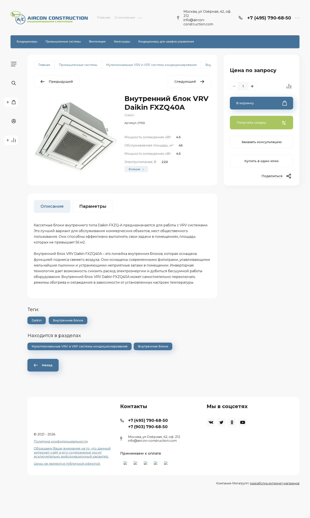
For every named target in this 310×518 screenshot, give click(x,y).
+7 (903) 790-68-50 (148, 426)
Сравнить (289, 86)
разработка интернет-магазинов (274, 483)
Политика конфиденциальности (61, 441)
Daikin (129, 115)
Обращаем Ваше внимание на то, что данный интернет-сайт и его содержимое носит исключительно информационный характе (72, 452)
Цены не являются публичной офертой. (67, 464)
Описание (52, 206)
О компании (125, 17)
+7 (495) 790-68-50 (269, 18)
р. (107, 456)
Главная (103, 17)
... (140, 17)
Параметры (92, 206)
